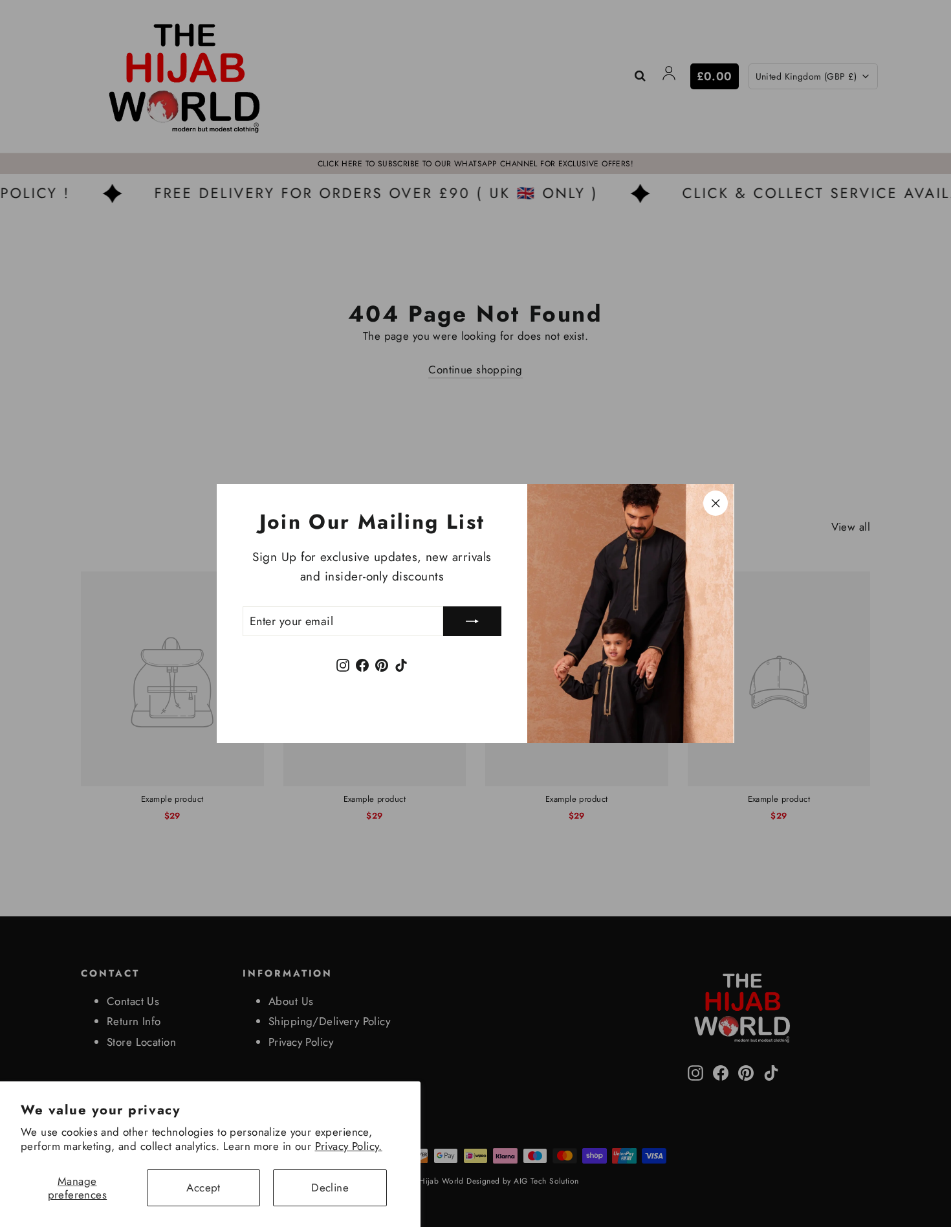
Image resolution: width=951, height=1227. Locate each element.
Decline (330, 1187)
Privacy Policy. (348, 1146)
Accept (203, 1187)
